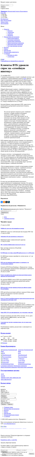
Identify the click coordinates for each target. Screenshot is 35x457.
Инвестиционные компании (15, 43)
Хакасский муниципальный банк (24, 363)
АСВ (2, 374)
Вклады (6, 47)
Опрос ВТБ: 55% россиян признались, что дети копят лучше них (17, 312)
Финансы (10, 35)
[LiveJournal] (9, 202)
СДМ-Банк (21, 358)
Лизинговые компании (14, 41)
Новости (6, 29)
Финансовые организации (11, 37)
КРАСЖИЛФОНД (6, 379)
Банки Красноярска (13, 38)
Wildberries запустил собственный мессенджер (12, 228)
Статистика (10, 56)
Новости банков (10, 61)
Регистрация (7, 20)
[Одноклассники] (4, 202)
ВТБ (24, 78)
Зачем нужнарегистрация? (4, 22)
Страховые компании (13, 40)
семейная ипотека (9, 218)
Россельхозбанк (22, 357)
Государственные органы (14, 46)
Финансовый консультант (11, 415)
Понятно (31, 453)
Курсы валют (6, 333)
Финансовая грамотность (11, 52)
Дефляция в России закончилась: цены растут (12, 236)
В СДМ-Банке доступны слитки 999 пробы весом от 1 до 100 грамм (17, 252)
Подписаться (4, 19)
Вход (2, 20)
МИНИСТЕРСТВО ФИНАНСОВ (11, 377)
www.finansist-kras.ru (9, 423)
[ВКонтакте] (2, 202)
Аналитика (10, 32)
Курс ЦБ (3, 13)
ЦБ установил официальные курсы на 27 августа (13, 244)
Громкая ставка (8, 407)
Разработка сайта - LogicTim (9, 440)
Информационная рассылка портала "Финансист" (17, 209)
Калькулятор (6, 383)
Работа (6, 49)
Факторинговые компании (15, 44)
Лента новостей (19, 61)
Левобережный (22, 355)
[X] (6, 202)
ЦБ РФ (3, 376)
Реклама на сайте (12, 55)
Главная (3, 61)
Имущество (7, 50)
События (10, 34)
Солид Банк (21, 360)
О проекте (7, 53)
